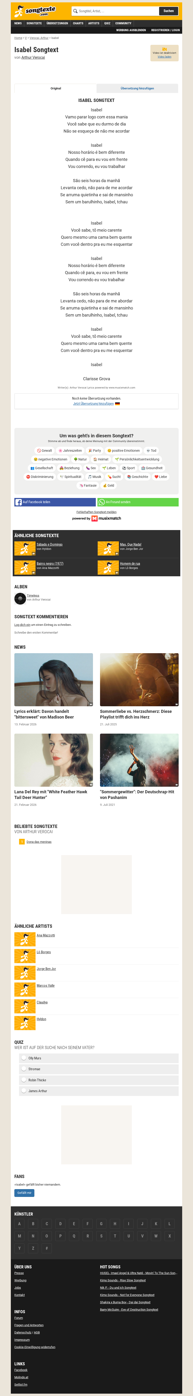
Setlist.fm (20, 1384)
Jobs (17, 1287)
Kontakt (19, 1295)
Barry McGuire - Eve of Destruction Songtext (129, 1309)
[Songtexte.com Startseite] (36, 11)
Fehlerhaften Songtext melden (96, 512)
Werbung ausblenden (131, 30)
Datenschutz (22, 1332)
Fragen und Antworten (29, 1325)
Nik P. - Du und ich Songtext (118, 1287)
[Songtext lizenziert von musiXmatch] (96, 518)
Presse (19, 1273)
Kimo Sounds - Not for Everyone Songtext (127, 1295)
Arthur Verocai (33, 57)
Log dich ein (22, 625)
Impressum (22, 1340)
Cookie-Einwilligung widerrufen (34, 1347)
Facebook (21, 1370)
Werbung (20, 1280)
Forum (18, 1318)
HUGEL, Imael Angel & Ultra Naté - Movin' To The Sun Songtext (141, 1273)
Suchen (169, 11)
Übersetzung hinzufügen (137, 88)
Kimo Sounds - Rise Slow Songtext (123, 1280)
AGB (37, 1332)
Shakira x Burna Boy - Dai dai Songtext (125, 1302)
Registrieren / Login (165, 30)
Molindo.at (21, 1377)
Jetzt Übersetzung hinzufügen (93, 403)
